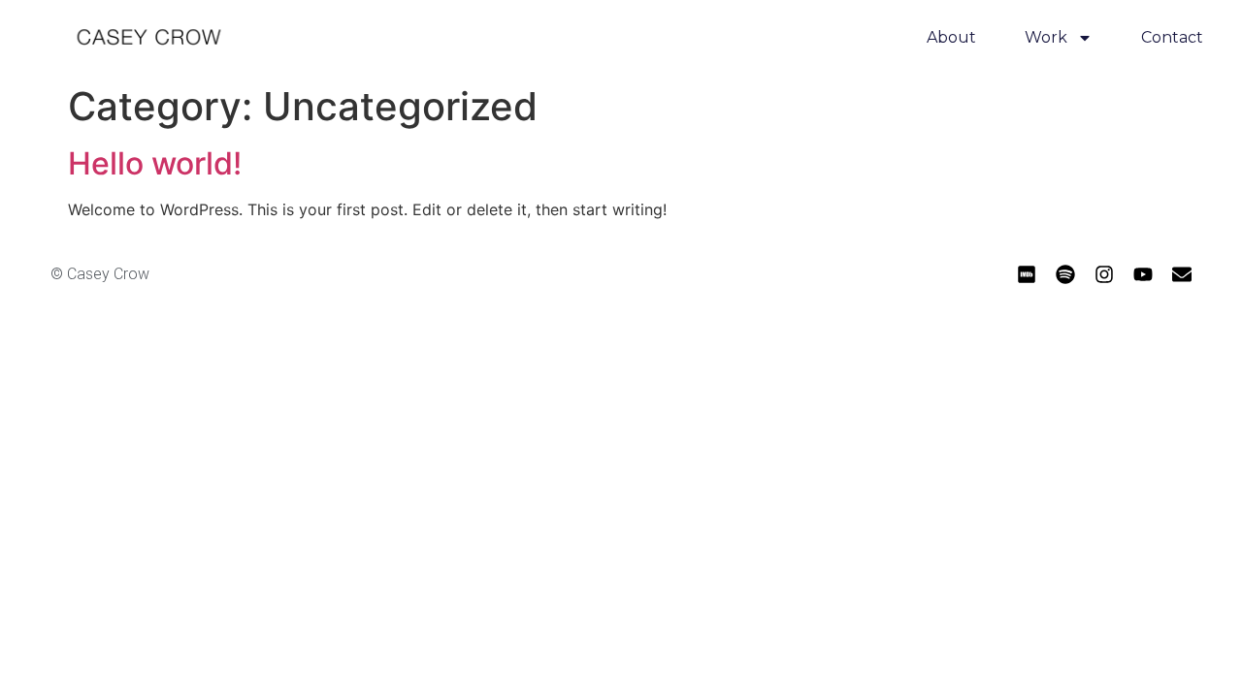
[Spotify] (1065, 274)
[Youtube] (1143, 274)
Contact (1172, 37)
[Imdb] (1026, 274)
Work (1046, 37)
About (951, 37)
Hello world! (155, 163)
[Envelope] (1182, 274)
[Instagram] (1104, 274)
